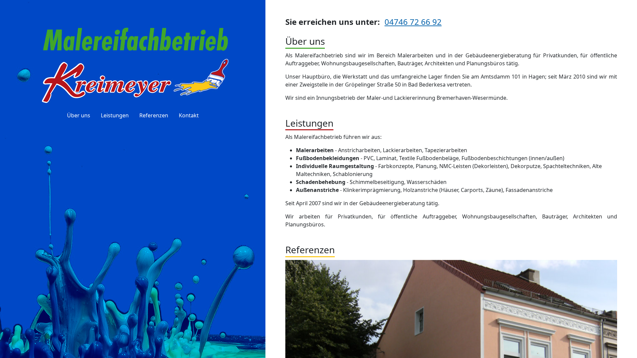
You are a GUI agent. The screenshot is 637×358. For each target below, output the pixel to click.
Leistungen (115, 115)
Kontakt (189, 115)
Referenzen (153, 115)
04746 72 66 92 (413, 21)
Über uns (78, 115)
